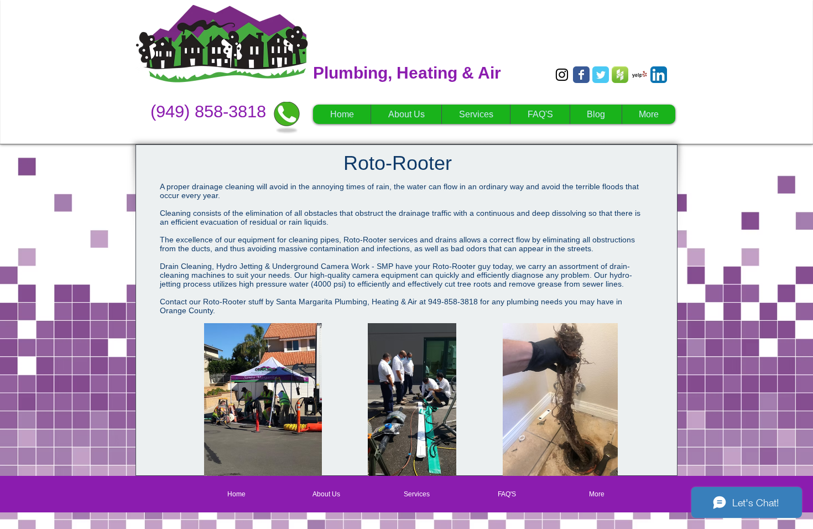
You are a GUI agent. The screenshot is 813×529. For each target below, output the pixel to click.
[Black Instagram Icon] (562, 74)
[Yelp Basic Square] (639, 74)
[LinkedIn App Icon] (658, 74)
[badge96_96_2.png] (620, 74)
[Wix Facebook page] (581, 74)
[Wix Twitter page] (600, 74)
